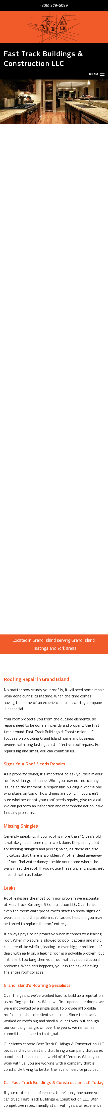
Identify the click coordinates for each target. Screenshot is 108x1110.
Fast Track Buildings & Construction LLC (43, 58)
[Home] (54, 27)
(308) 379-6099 (54, 5)
